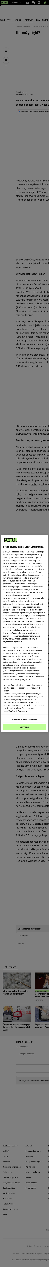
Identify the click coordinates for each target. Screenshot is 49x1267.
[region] (24, 633)
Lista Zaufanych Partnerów (15, 711)
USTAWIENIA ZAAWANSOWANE (24, 720)
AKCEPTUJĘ (24, 727)
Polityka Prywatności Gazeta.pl (16, 639)
